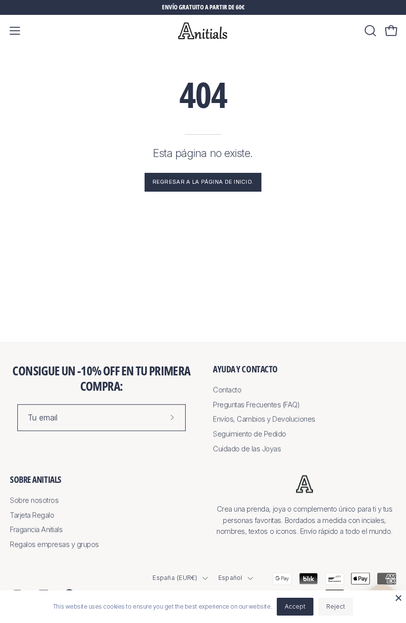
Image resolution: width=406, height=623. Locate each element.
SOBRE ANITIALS (35, 479)
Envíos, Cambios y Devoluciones (264, 419)
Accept (295, 606)
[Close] (398, 597)
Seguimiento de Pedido (249, 433)
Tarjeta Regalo (32, 515)
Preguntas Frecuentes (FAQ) (256, 404)
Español (230, 577)
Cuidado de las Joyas (247, 448)
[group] (203, 7)
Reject (335, 606)
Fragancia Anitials (36, 529)
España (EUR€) (174, 577)
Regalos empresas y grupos (54, 544)
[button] (369, 31)
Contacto (227, 389)
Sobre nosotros (34, 500)
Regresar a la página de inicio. (203, 181)
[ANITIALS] (203, 31)
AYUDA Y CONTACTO (245, 368)
